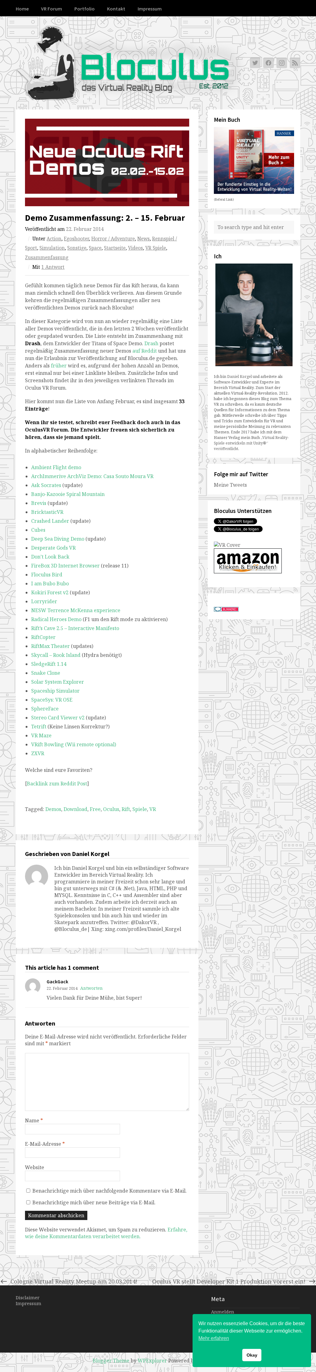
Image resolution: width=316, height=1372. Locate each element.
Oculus (111, 809)
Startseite (115, 248)
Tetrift (38, 726)
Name (34, 1120)
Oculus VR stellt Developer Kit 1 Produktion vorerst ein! (229, 1281)
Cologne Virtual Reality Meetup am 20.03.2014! (73, 1281)
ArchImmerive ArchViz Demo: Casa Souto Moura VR (92, 476)
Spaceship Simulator (55, 690)
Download (75, 809)
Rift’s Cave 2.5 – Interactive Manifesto (75, 628)
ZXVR (37, 753)
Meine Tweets (230, 484)
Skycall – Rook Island (56, 655)
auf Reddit (144, 350)
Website (34, 1167)
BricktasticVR (47, 512)
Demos (53, 809)
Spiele (139, 809)
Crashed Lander (50, 521)
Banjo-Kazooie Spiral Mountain (68, 494)
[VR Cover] (227, 545)
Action (54, 238)
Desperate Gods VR (53, 547)
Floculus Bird (46, 574)
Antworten (91, 988)
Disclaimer (28, 1297)
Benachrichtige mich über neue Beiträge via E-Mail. (94, 1202)
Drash (151, 343)
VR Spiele (155, 248)
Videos (135, 248)
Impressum (150, 9)
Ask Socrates (46, 485)
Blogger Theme (111, 1360)
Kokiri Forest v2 (50, 592)
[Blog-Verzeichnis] (226, 609)
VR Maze (41, 735)
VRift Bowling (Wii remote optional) (73, 744)
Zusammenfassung (47, 257)
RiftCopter (43, 637)
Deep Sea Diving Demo (57, 538)
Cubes (38, 529)
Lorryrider (44, 601)
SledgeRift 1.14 (48, 664)
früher (59, 365)
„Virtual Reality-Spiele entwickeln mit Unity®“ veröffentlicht (251, 443)
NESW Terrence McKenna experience (75, 610)
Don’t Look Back (50, 556)
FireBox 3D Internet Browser (65, 565)
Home (22, 9)
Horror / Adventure (113, 238)
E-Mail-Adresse (45, 1144)
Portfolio (84, 9)
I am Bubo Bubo (50, 583)
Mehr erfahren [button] (213, 1338)
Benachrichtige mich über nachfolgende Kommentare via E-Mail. (109, 1190)
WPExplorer (152, 1360)
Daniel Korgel (239, 376)
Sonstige (76, 248)
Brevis (38, 503)
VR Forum (51, 9)
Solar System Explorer (57, 681)
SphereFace (45, 708)
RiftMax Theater (50, 646)
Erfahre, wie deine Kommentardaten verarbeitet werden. (106, 1233)
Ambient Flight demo (56, 467)
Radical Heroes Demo (56, 619)
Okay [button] (252, 1355)
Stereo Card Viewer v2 (58, 717)
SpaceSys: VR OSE (52, 699)
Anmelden (222, 1312)
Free (95, 809)
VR (152, 809)
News (143, 238)
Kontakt (116, 9)
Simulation (52, 248)
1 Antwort (52, 267)
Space (95, 248)
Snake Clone (45, 673)
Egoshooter (76, 238)
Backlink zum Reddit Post (57, 783)
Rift (126, 809)
